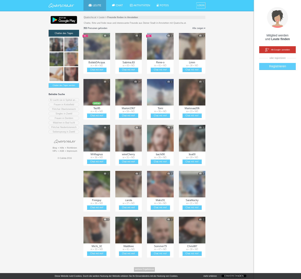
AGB (62, 151)
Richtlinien (72, 148)
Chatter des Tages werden (64, 85)
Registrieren (277, 66)
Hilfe (62, 148)
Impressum (72, 151)
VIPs (54, 151)
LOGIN (200, 5)
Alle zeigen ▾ (198, 28)
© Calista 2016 (65, 158)
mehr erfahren (210, 276)
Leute (102, 17)
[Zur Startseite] (61, 7)
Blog (55, 148)
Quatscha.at (90, 17)
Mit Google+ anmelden (280, 50)
